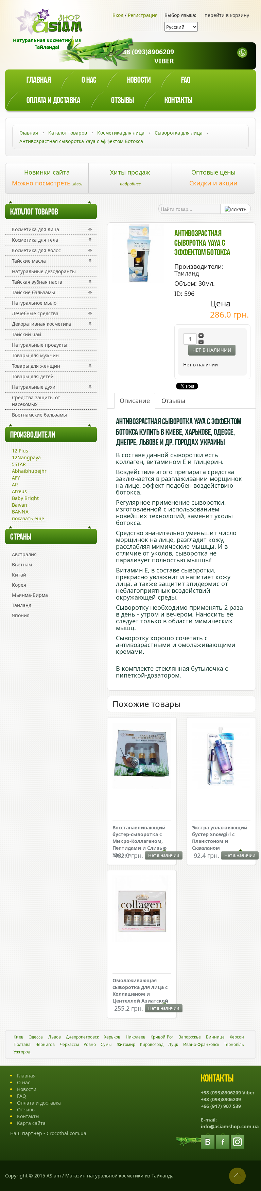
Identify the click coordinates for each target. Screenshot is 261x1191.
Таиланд (21, 605)
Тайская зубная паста (37, 282)
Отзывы (122, 100)
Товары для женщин (36, 366)
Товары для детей (33, 376)
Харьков (112, 1037)
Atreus (19, 491)
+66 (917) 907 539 (221, 1106)
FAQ (21, 1096)
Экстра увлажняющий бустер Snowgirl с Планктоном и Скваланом (219, 837)
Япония (21, 615)
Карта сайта (31, 1123)
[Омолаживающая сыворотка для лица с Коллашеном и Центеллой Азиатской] (141, 909)
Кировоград (151, 1044)
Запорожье (190, 1037)
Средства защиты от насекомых (36, 400)
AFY (16, 478)
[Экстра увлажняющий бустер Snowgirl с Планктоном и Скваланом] (221, 757)
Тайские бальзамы (33, 292)
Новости (139, 80)
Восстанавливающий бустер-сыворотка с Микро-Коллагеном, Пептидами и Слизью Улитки (139, 841)
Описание (135, 401)
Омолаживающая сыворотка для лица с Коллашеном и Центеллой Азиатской (140, 990)
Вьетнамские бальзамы (39, 414)
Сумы (106, 1044)
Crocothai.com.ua (66, 1133)
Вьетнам (22, 564)
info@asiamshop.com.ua (230, 1126)
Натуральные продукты (39, 345)
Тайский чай (26, 334)
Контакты (178, 100)
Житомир (126, 1044)
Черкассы (69, 1044)
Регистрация (143, 15)
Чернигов (45, 1044)
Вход (117, 15)
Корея (19, 585)
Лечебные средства (35, 313)
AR (15, 484)
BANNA (20, 511)
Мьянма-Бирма (30, 595)
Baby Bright (25, 498)
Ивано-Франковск (201, 1044)
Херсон (237, 1037)
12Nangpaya (26, 457)
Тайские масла (29, 261)
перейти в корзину (227, 15)
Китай (19, 574)
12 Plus (20, 450)
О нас (89, 80)
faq (185, 80)
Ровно (90, 1044)
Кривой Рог (162, 1037)
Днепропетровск (82, 1037)
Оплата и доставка (54, 100)
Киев (18, 1037)
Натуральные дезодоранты (44, 271)
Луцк (173, 1044)
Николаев (135, 1037)
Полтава (22, 1044)
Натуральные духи (33, 387)
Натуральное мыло (34, 303)
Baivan (19, 505)
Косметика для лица (35, 229)
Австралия (24, 554)
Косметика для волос (36, 250)
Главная (39, 80)
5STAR (19, 464)
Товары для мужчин (35, 355)
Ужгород (22, 1052)
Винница (215, 1037)
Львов (54, 1037)
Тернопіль (234, 1044)
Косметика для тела (35, 240)
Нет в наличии (211, 350)
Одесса (36, 1037)
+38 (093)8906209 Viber (146, 56)
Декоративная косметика (41, 324)
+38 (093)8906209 (221, 1099)
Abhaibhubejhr (29, 471)
